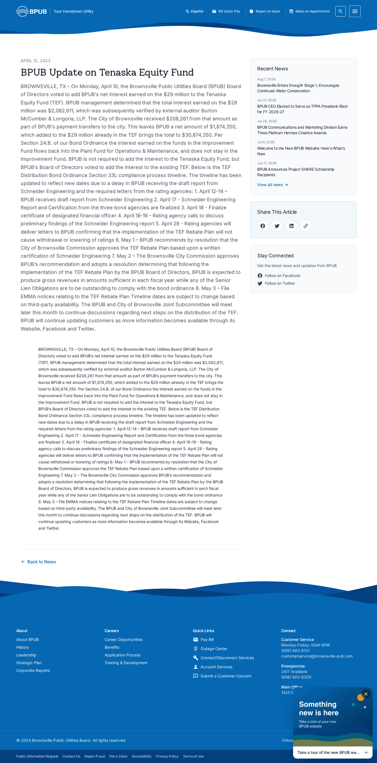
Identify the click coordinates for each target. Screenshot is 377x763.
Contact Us (71, 756)
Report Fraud (94, 756)
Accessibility (142, 756)
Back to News (41, 561)
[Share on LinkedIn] (291, 225)
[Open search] (340, 11)
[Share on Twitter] (277, 225)
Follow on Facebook (283, 275)
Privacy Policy (167, 756)
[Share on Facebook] (262, 225)
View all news (270, 184)
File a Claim (118, 756)
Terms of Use (193, 756)
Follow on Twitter (280, 283)
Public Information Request (37, 756)
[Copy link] (305, 225)
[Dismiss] (366, 694)
